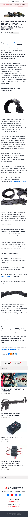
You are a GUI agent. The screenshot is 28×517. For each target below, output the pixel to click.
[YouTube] (12, 495)
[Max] (16, 495)
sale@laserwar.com (14, 501)
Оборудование (14, 32)
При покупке (6, 4)
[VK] (8, 495)
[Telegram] (16, 354)
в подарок (20, 6)
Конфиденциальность (15, 514)
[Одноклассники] (11, 354)
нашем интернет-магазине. (10, 350)
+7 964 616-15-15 (14, 504)
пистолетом (12, 322)
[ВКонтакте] (9, 354)
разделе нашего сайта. (18, 181)
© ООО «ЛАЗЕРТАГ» (17, 513)
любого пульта (6, 276)
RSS (8, 514)
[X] (13, 354)
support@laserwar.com (14, 506)
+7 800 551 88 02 (14, 499)
